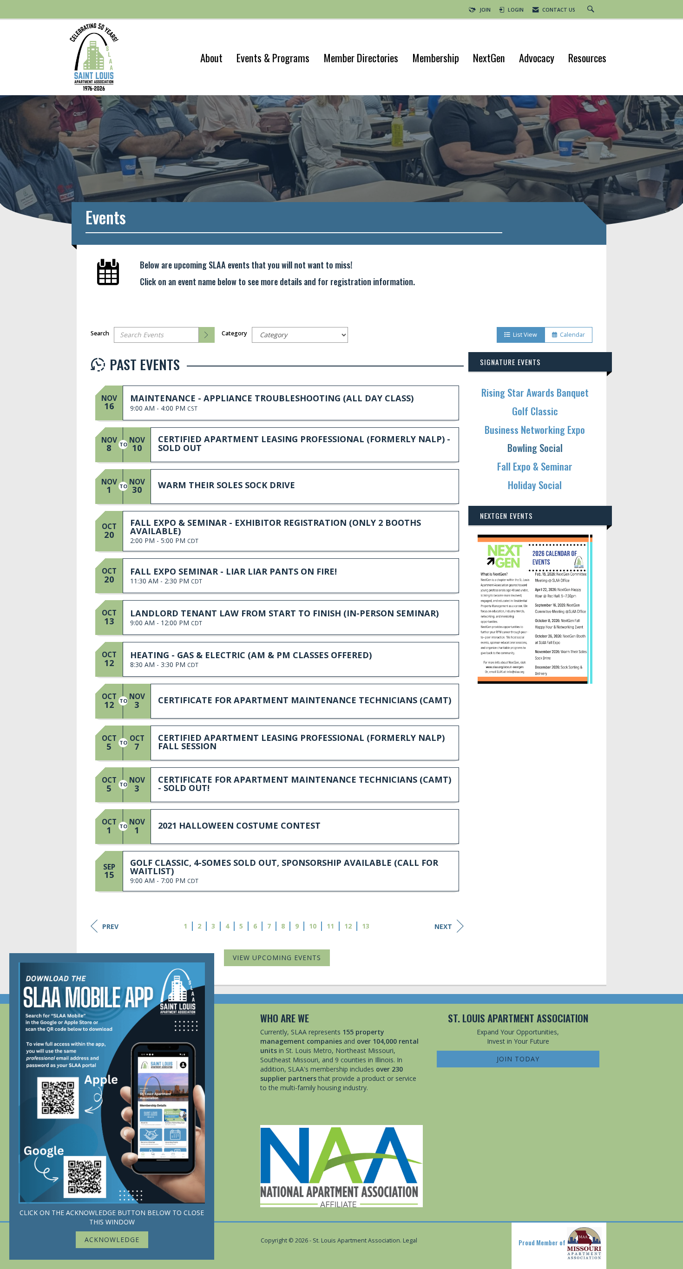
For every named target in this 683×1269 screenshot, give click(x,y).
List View (523, 335)
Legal (410, 1240)
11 (331, 926)
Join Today (518, 1058)
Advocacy (536, 59)
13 (366, 926)
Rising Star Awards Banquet (535, 392)
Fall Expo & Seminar (534, 466)
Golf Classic (535, 411)
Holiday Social (535, 485)
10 (313, 926)
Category (234, 333)
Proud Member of (543, 1242)
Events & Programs (272, 59)
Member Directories (360, 59)
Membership (435, 59)
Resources (587, 59)
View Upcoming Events (277, 957)
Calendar (571, 335)
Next (443, 926)
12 (348, 926)
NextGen (489, 59)
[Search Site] (592, 9)
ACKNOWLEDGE (112, 1239)
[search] (207, 335)
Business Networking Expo (535, 429)
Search (100, 333)
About (211, 59)
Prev (110, 926)
